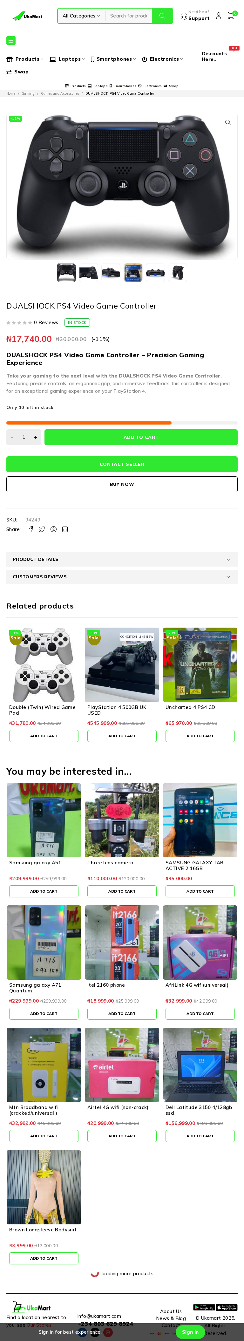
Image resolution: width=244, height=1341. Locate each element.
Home (11, 93)
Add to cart (141, 437)
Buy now (122, 484)
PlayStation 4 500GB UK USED (116, 710)
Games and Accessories (60, 93)
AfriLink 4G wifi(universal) (197, 985)
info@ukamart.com (99, 1316)
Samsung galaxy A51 (35, 863)
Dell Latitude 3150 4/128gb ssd (199, 1110)
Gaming (28, 93)
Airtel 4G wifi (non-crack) (118, 1107)
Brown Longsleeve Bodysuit (43, 1230)
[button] (228, 122)
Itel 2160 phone (106, 985)
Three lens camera (110, 863)
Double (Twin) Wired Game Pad (42, 710)
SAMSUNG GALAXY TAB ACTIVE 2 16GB (195, 865)
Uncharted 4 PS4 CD (190, 707)
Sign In (190, 1332)
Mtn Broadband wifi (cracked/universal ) (33, 1110)
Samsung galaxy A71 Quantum (35, 988)
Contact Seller (122, 464)
